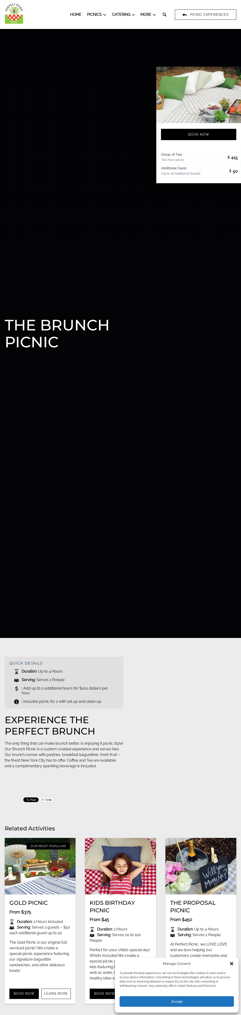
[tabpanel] (198, 95)
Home (75, 14)
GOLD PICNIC (28, 902)
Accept (176, 1001)
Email (48, 799)
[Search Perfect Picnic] (164, 14)
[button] (231, 963)
